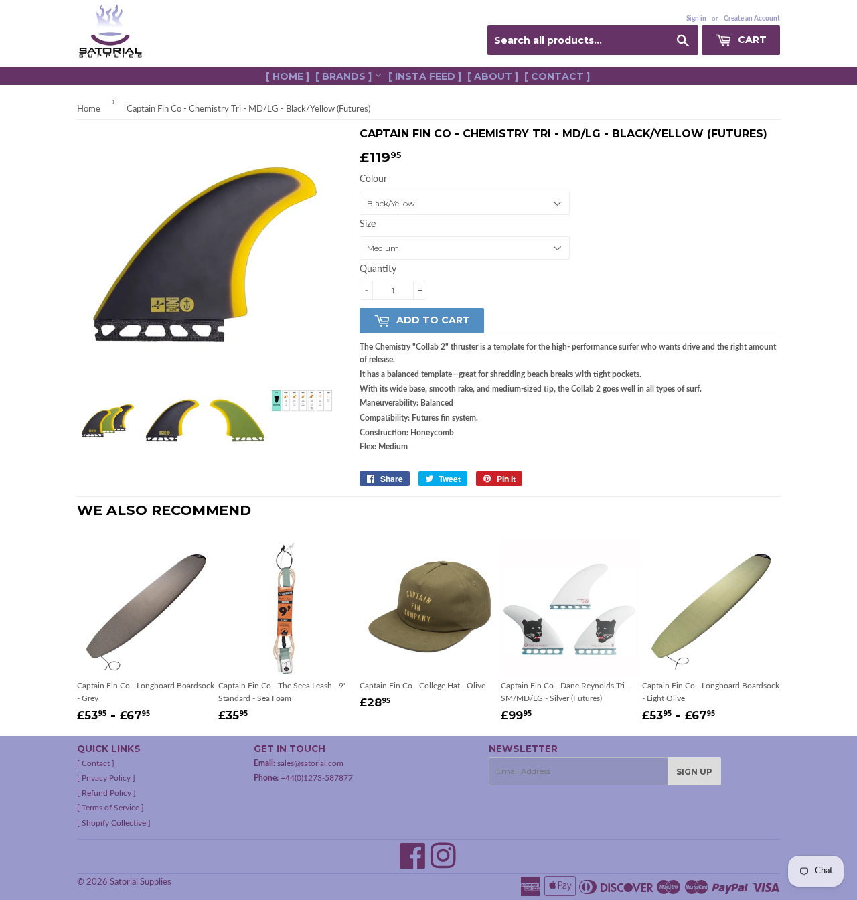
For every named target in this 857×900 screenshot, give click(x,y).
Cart (751, 39)
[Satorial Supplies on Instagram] (443, 864)
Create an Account (752, 18)
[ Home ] (287, 76)
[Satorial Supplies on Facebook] (412, 864)
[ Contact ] (557, 76)
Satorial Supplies (140, 882)
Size (368, 224)
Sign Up (694, 772)
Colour (373, 179)
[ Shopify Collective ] (114, 823)
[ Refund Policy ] (106, 793)
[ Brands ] (344, 76)
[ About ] (492, 76)
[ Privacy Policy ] (106, 778)
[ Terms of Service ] (110, 808)
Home (88, 109)
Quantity (378, 269)
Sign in (696, 18)
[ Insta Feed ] (424, 76)
